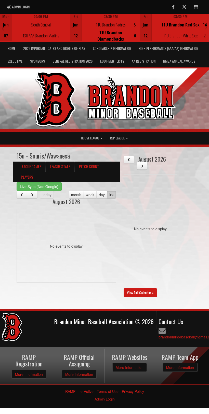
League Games (31, 166)
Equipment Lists (112, 61)
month (76, 194)
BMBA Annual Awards (179, 61)
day (102, 194)
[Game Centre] (35, 31)
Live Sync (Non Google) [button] (39, 186)
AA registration (143, 61)
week (90, 194)
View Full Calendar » (140, 292)
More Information (29, 374)
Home (12, 48)
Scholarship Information (112, 48)
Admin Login (105, 399)
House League (90, 138)
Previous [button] (3, 28)
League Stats (60, 166)
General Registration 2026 (73, 61)
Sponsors (37, 61)
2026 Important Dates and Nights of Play (54, 48)
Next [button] (206, 27)
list (111, 194)
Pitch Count (89, 166)
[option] (35, 27)
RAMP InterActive (79, 391)
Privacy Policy (133, 391)
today (47, 194)
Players (27, 177)
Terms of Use (108, 391)
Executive (15, 61)
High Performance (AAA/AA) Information (168, 48)
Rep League (117, 138)
